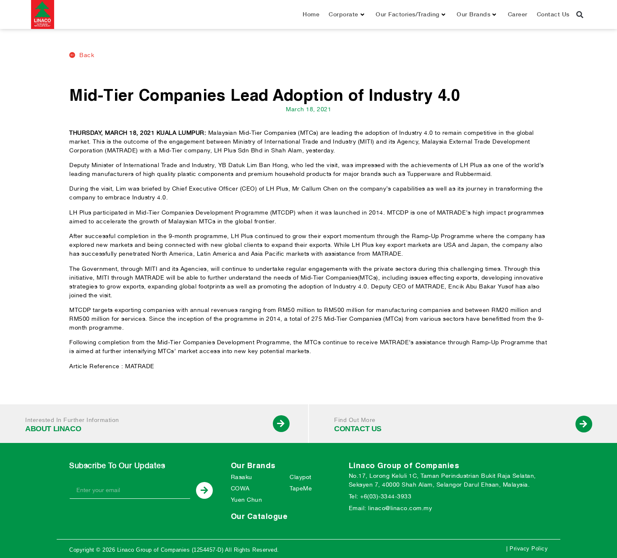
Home (311, 14)
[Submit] (204, 490)
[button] (580, 14)
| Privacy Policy (527, 548)
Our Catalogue (259, 516)
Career (518, 14)
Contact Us (553, 14)
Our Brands (473, 14)
